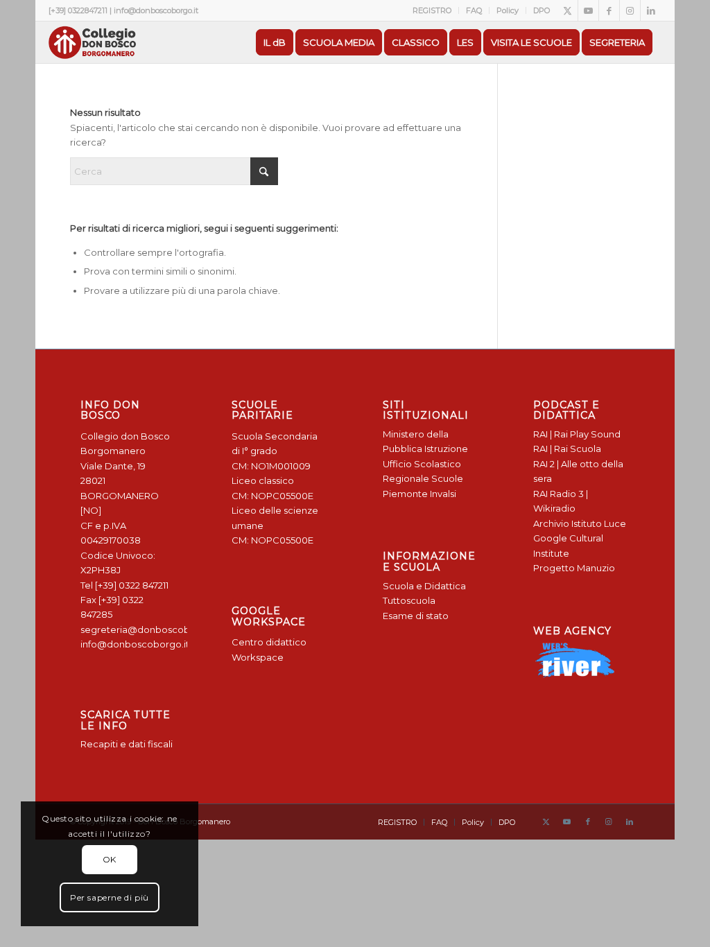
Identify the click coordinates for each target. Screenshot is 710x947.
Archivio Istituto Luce (579, 523)
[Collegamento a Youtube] (588, 10)
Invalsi (443, 493)
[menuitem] (432, 10)
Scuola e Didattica (424, 585)
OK (109, 859)
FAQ (474, 10)
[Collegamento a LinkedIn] (651, 10)
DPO (541, 10)
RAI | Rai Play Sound (577, 434)
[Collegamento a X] (567, 10)
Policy (507, 10)
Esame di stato (416, 615)
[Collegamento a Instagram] (630, 10)
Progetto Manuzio (574, 567)
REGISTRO (432, 10)
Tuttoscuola (409, 600)
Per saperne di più (109, 897)
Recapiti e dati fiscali (126, 743)
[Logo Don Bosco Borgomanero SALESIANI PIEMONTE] (92, 42)
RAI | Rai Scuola (567, 448)
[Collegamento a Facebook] (609, 10)
